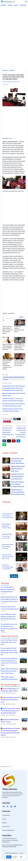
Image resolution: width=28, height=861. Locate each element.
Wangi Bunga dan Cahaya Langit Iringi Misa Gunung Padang (17, 492)
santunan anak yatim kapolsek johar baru (13, 378)
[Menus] (26, 1)
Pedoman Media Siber (8, 830)
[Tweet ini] (9, 440)
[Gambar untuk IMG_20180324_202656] (14, 90)
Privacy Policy (6, 826)
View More (14, 576)
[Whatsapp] (4, 444)
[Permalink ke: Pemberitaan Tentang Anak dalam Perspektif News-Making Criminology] (21, 567)
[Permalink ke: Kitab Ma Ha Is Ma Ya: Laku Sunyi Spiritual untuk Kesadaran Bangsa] (6, 476)
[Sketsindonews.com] (8, 1)
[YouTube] (15, 806)
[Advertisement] (14, 22)
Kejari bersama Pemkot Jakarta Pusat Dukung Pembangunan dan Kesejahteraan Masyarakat (10, 711)
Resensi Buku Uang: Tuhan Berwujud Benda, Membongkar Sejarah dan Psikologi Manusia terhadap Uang (13, 388)
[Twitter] (19, 419)
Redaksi (4, 822)
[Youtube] (9, 421)
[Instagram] (5, 421)
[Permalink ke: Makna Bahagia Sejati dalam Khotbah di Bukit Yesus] (6, 468)
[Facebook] (15, 419)
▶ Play (8, 857)
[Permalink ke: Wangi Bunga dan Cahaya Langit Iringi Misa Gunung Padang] (6, 491)
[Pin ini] (14, 440)
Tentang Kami (6, 815)
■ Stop (14, 857)
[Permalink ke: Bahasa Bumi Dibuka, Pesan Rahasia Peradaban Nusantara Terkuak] (6, 484)
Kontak (4, 819)
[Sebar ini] (4, 440)
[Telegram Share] (18, 440)
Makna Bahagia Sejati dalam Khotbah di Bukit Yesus (18, 469)
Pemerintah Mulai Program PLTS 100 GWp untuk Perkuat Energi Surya (11, 700)
